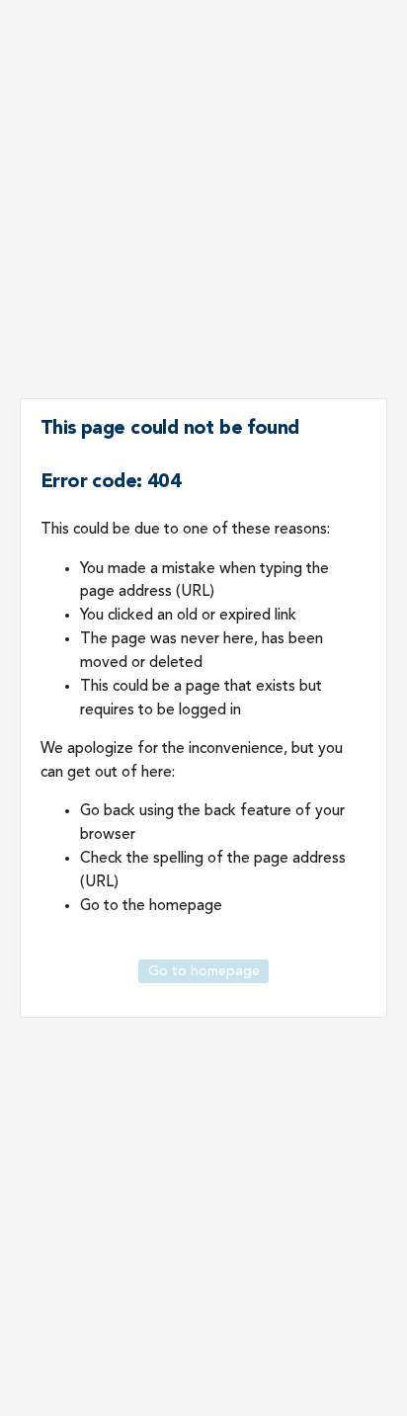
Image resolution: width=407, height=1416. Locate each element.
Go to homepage (204, 971)
